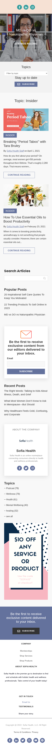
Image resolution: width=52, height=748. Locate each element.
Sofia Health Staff (15, 151)
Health (11, 499)
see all (9, 516)
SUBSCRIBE (28, 84)
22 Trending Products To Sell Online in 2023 (25, 306)
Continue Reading (26, 44)
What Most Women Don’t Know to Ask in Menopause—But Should (25, 403)
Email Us (26, 702)
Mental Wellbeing (17, 505)
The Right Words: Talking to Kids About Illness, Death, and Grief (25, 393)
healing (12, 511)
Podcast (12, 488)
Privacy (35, 732)
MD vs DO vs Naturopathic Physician (24, 314)
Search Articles (17, 271)
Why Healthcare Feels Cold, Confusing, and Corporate (26, 413)
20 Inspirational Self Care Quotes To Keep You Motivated (24, 296)
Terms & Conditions (22, 732)
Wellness (13, 494)
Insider (10, 135)
